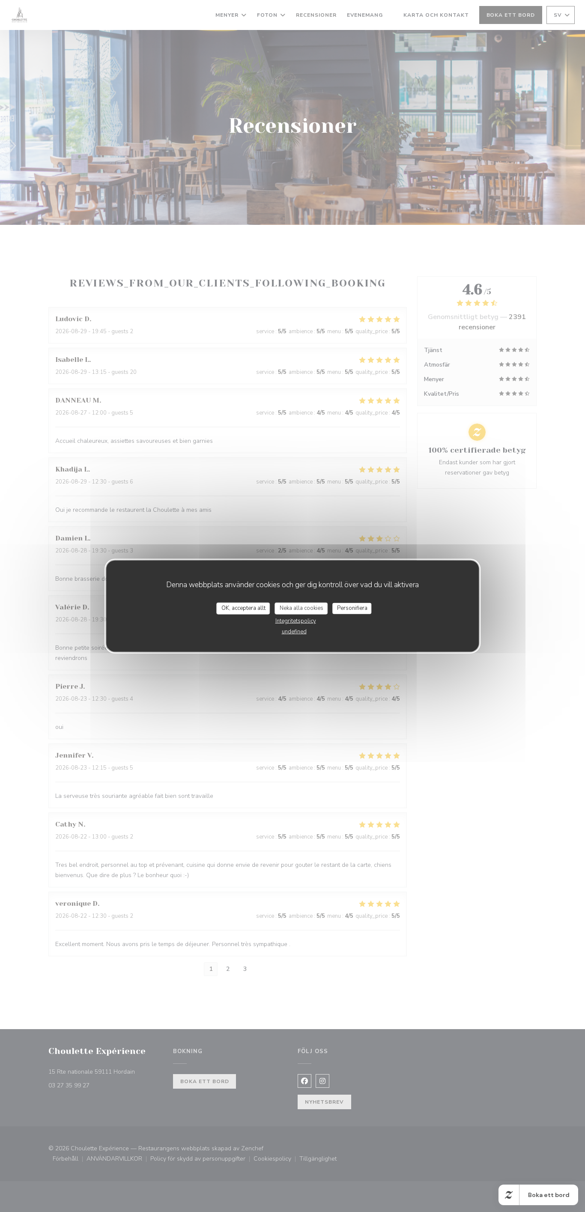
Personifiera (352, 608)
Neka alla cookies (301, 608)
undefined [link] (294, 631)
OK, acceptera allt (243, 608)
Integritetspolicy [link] (295, 620)
